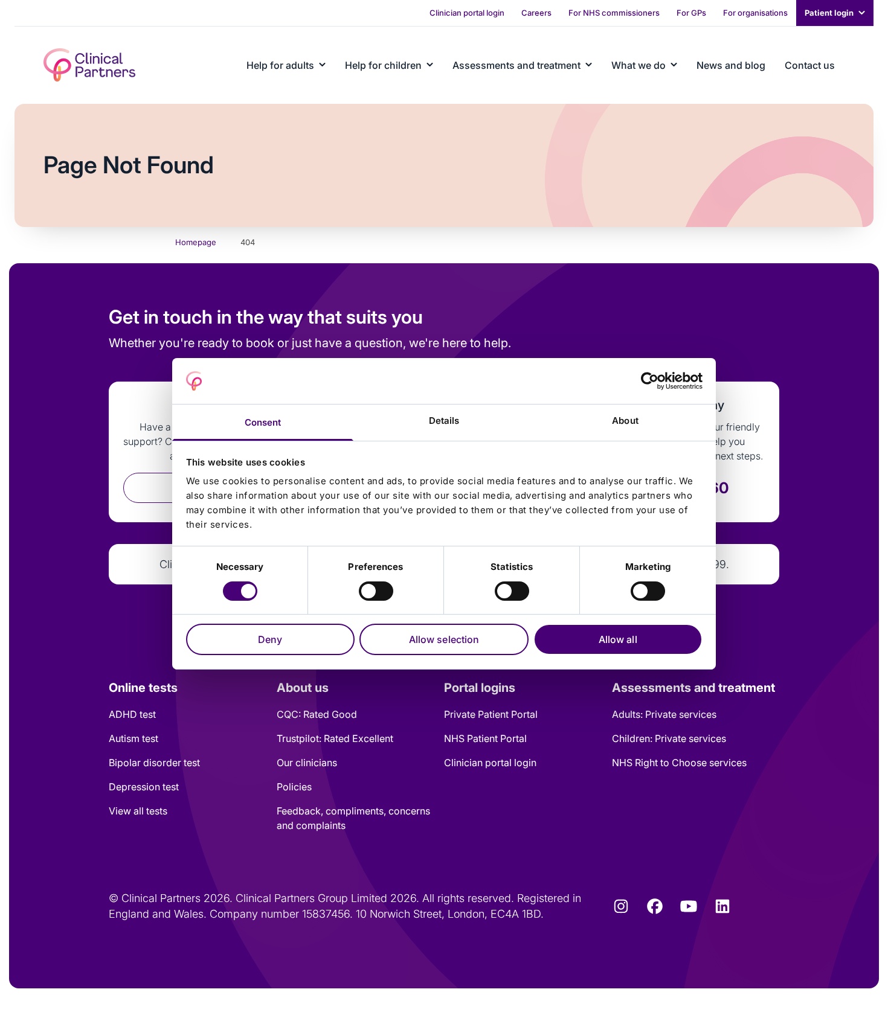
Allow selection (444, 639)
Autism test (133, 738)
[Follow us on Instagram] (621, 906)
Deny (270, 639)
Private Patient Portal (491, 714)
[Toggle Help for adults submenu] (322, 65)
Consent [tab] (263, 422)
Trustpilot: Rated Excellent (335, 738)
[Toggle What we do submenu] (674, 65)
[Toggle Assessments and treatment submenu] (588, 65)
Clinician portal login (490, 763)
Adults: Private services (664, 714)
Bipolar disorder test (154, 763)
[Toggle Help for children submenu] (429, 65)
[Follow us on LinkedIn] (722, 906)
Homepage (195, 242)
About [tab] (625, 420)
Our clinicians (307, 763)
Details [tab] (444, 420)
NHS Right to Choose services (679, 763)
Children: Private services (669, 738)
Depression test (144, 787)
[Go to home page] (89, 65)
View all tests (138, 811)
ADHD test (132, 714)
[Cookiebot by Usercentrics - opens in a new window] (650, 381)
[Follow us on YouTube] (688, 906)
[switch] (376, 591)
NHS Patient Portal (485, 738)
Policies (294, 787)
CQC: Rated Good (317, 714)
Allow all (618, 639)
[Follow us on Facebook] (654, 906)
